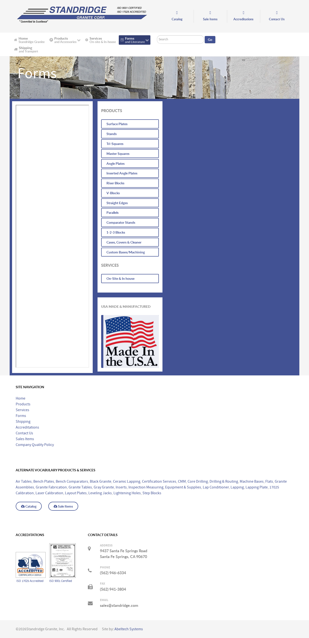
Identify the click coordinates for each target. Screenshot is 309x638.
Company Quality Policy (35, 445)
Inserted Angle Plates (121, 173)
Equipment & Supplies (183, 487)
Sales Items (25, 439)
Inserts (121, 487)
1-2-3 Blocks (115, 232)
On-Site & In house (120, 278)
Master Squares (117, 153)
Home (20, 398)
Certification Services (159, 481)
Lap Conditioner (216, 487)
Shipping (23, 421)
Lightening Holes (127, 493)
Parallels (112, 212)
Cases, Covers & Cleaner (123, 242)
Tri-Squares (114, 144)
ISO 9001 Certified (60, 581)
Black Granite (100, 481)
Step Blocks (151, 493)
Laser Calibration (49, 493)
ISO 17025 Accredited (30, 581)
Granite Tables (80, 487)
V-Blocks (113, 193)
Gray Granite (104, 487)
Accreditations (27, 427)
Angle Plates (115, 163)
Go (210, 40)
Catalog (30, 506)
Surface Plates (116, 124)
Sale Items (65, 506)
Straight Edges (117, 203)
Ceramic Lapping (126, 481)
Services (22, 410)
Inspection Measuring (145, 487)
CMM (182, 481)
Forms (21, 416)
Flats (269, 481)
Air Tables (24, 481)
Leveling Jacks (100, 493)
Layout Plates (76, 493)
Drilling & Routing (224, 481)
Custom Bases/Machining (125, 252)
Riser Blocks (115, 183)
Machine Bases (252, 481)
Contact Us (24, 433)
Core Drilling (198, 481)
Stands (111, 134)
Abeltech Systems (128, 629)
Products (23, 404)
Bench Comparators (72, 481)
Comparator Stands (120, 222)
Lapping (237, 487)
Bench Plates (43, 481)
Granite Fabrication (51, 487)
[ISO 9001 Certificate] (62, 546)
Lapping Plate (257, 487)
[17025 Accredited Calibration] (31, 546)
